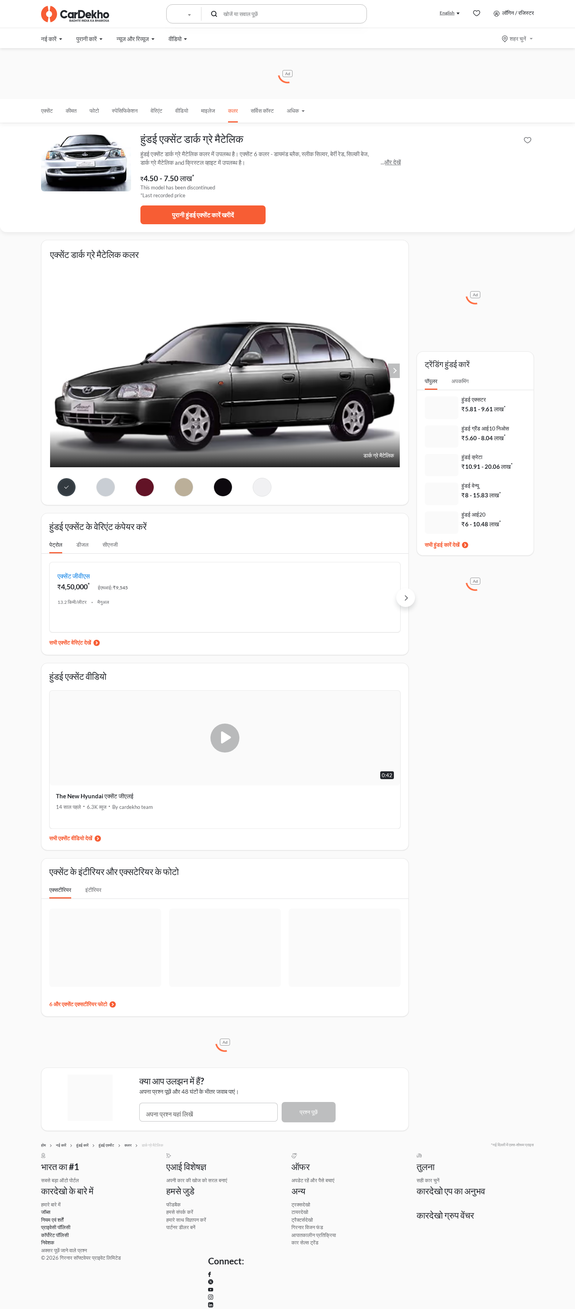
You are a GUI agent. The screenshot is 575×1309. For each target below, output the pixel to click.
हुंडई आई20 (473, 514)
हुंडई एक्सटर (474, 399)
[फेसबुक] (209, 1274)
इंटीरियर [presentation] (93, 889)
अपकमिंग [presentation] (460, 381)
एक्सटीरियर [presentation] (60, 889)
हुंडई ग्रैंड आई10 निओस (485, 428)
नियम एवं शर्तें (52, 1220)
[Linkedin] (210, 1305)
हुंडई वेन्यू (470, 485)
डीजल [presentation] (82, 544)
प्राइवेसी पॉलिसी (55, 1227)
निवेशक (47, 1242)
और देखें (392, 162)
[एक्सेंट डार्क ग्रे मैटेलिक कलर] (66, 487)
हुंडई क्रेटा (472, 457)
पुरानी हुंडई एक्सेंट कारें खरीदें (203, 214)
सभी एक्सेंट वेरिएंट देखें (70, 642)
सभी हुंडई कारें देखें (442, 544)
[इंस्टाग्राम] (210, 1297)
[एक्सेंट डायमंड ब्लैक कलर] (223, 487)
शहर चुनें (518, 38)
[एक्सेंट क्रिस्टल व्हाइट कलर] (262, 487)
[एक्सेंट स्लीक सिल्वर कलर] (105, 487)
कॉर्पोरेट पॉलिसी (55, 1235)
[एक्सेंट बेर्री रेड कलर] (145, 487)
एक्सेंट (47, 110)
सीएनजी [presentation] (110, 544)
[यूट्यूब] (210, 1290)
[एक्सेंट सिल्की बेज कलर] (184, 487)
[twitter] (210, 1282)
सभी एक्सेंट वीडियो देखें (70, 838)
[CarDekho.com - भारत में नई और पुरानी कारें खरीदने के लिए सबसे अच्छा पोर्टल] (75, 14)
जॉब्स (45, 1212)
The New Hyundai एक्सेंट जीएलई (94, 795)
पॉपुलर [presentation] (431, 381)
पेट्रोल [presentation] (55, 544)
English (447, 13)
